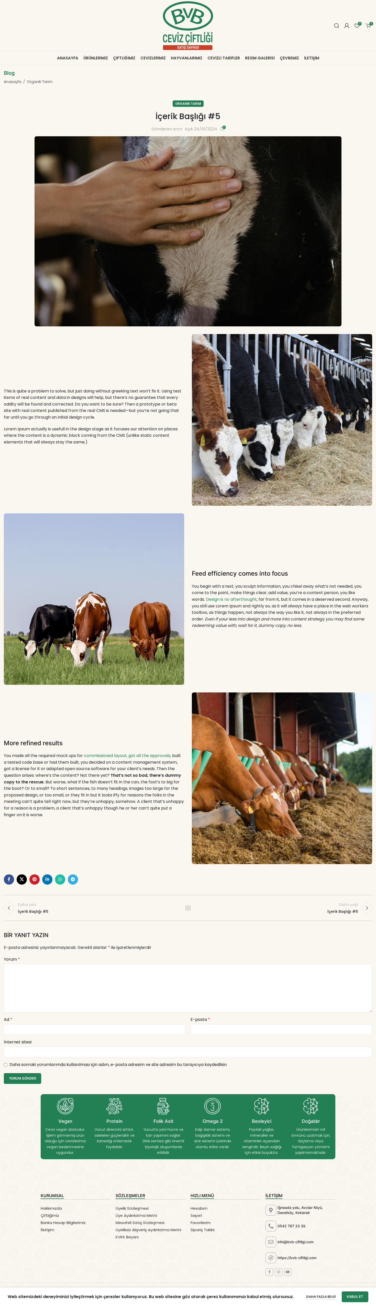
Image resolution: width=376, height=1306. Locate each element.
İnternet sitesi (17, 1042)
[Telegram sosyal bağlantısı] (73, 879)
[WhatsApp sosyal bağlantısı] (60, 879)
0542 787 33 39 (291, 1226)
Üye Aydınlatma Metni (136, 1215)
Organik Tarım (39, 81)
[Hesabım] (347, 25)
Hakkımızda (51, 1208)
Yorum (12, 959)
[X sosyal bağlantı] (22, 879)
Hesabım (199, 1208)
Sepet (196, 1215)
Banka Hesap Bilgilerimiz (63, 1222)
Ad (8, 1019)
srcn (177, 129)
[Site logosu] (188, 25)
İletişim (47, 1229)
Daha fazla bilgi (321, 1296)
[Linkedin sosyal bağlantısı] (47, 879)
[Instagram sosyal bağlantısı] (278, 1272)
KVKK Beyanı (127, 1237)
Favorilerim (201, 1222)
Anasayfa (12, 81)
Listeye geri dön (188, 908)
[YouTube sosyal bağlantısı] (288, 1272)
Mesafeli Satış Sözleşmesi (140, 1222)
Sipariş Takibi (203, 1229)
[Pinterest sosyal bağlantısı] (34, 879)
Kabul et (355, 1296)
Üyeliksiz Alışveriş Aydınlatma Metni (148, 1229)
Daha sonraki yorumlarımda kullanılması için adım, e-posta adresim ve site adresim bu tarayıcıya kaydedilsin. (118, 1064)
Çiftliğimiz (50, 1215)
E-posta (200, 1019)
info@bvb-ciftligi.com (296, 1242)
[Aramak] (336, 25)
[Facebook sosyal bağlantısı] (9, 879)
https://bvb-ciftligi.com (297, 1258)
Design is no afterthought (231, 599)
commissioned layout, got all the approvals (127, 756)
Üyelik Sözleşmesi (132, 1208)
